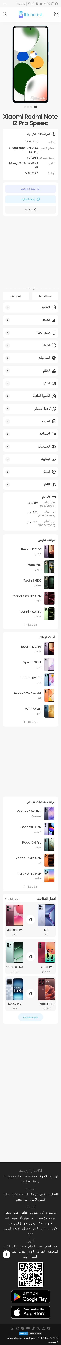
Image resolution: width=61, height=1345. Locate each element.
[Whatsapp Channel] (29, 4)
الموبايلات (53, 1194)
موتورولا (24, 1218)
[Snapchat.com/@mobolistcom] (33, 4)
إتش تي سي (15, 1223)
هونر (16, 1212)
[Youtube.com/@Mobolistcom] (41, 4)
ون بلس (42, 1218)
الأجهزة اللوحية (38, 1194)
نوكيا (40, 1223)
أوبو (33, 1218)
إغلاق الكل (16, 296)
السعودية (53, 1251)
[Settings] (4, 3)
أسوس (48, 1223)
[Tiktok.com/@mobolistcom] (45, 4)
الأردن (7, 1246)
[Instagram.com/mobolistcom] (52, 4)
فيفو (7, 1218)
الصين (34, 1257)
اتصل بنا (26, 1181)
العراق (31, 1246)
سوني (15, 1218)
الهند (25, 1257)
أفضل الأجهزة (37, 1199)
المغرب (22, 1251)
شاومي (34, 1212)
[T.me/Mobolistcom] (37, 4)
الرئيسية (54, 1176)
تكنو (43, 1228)
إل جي (7, 1228)
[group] (30, 64)
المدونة (19, 3)
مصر (39, 1246)
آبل (42, 1212)
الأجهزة (43, 1176)
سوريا (23, 1246)
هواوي (24, 1212)
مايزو (30, 1233)
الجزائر (31, 1251)
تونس (13, 1251)
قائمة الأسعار (30, 1176)
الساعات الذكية (20, 1194)
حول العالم (51, 1246)
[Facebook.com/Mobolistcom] (56, 4)
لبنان (14, 1246)
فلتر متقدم (22, 1199)
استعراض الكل (45, 296)
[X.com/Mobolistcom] (49, 4)
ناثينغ (35, 1228)
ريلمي (8, 1212)
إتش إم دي (29, 1223)
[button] (35, 107)
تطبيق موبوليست (12, 1176)
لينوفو (16, 1228)
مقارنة (6, 1194)
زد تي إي (26, 1228)
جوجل (52, 1218)
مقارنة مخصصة (30, 1017)
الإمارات (41, 1251)
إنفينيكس (52, 1228)
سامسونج (51, 1212)
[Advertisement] (30, 251)
